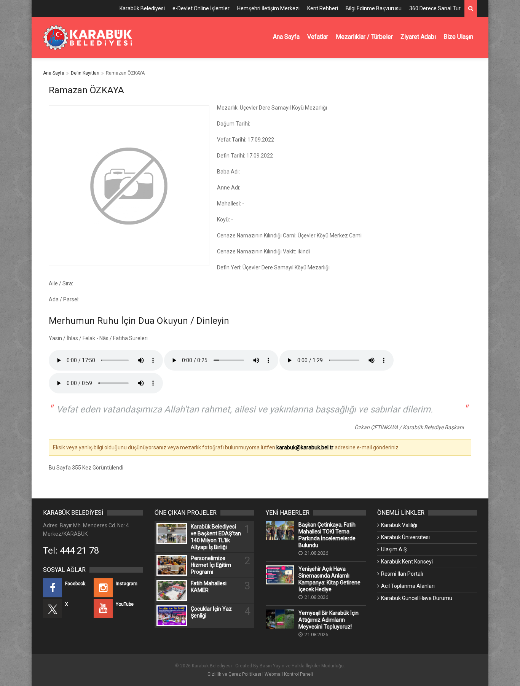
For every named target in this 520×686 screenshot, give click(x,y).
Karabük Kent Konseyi (407, 562)
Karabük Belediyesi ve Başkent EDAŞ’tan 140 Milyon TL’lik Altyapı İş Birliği (216, 537)
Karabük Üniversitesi (405, 537)
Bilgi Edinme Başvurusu (374, 8)
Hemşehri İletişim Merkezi (268, 8)
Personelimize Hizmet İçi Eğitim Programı (211, 565)
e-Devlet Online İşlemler (201, 8)
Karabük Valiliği (399, 525)
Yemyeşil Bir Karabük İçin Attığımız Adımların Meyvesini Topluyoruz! (328, 620)
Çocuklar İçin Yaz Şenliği (211, 612)
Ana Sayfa (53, 73)
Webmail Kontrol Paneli (289, 674)
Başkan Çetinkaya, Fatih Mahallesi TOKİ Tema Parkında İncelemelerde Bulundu (327, 535)
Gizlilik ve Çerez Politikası (234, 674)
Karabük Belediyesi (142, 8)
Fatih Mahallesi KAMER (209, 586)
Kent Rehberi (322, 8)
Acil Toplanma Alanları (408, 586)
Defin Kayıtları (85, 73)
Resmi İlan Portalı (402, 574)
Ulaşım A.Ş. (394, 549)
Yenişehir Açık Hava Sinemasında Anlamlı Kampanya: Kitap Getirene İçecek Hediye (329, 579)
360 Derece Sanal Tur (435, 8)
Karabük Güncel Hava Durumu (416, 598)
